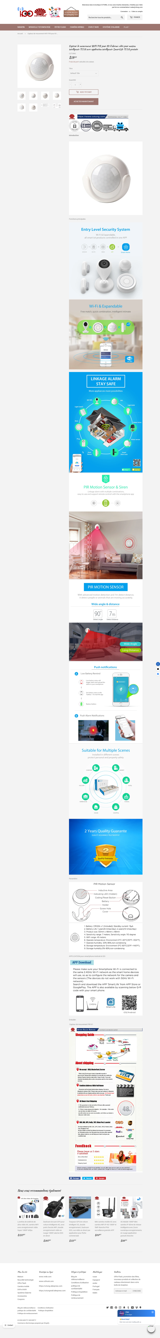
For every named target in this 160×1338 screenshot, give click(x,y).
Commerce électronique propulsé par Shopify (33, 1323)
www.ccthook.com (46, 1281)
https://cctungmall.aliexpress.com (52, 1291)
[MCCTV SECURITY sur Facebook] (111, 1308)
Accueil (20, 33)
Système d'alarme (111, 27)
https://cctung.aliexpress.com (50, 1286)
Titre (70, 69)
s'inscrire (137, 1291)
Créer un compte (137, 11)
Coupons (21, 1299)
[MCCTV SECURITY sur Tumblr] (128, 1308)
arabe (95, 1283)
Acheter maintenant (84, 101)
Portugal (96, 1286)
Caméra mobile (77, 27)
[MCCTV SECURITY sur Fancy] (140, 1308)
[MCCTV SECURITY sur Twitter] (107, 1308)
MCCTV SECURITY (29, 1320)
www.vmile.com (45, 1277)
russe (95, 1277)
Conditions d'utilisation (80, 1283)
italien (95, 1293)
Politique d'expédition (79, 1292)
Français (96, 1289)
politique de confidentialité (27, 1311)
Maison (21, 27)
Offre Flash (60, 27)
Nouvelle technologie (39, 27)
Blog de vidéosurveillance (26, 1308)
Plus (126, 27)
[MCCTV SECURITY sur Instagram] (120, 1308)
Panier (136, 17)
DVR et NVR (93, 27)
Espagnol (96, 1280)
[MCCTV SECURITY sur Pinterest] (116, 1308)
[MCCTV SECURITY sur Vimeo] (136, 1308)
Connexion (124, 11)
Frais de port (74, 62)
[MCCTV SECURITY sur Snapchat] (124, 1308)
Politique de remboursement (27, 1313)
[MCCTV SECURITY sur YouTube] (132, 1308)
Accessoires (22, 1296)
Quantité (72, 80)
